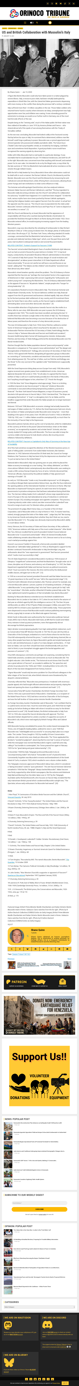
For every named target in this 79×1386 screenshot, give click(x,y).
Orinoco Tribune (61, 1344)
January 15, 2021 (8, 36)
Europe (5, 28)
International (12, 28)
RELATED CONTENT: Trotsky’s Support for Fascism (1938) (30, 245)
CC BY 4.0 (63, 1347)
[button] (25, 23)
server (53, 1332)
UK (25, 954)
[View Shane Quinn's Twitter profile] (27, 936)
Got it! (65, 1383)
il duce (21, 954)
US (29, 954)
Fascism (15, 954)
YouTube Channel (47, 22)
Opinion (20, 28)
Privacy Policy (56, 1383)
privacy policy (42, 1214)
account (16, 1334)
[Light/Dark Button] (32, 23)
